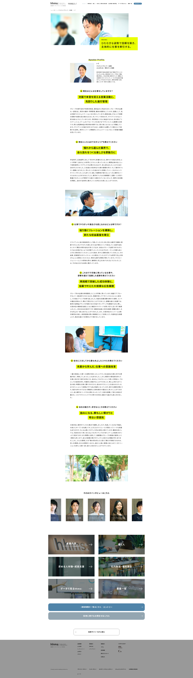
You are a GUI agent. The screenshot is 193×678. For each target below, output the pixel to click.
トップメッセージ (81, 649)
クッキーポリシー (93, 669)
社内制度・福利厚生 (112, 3)
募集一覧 (130, 3)
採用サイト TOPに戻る (96, 632)
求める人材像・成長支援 (102, 3)
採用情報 (103, 650)
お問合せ (103, 656)
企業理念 (79, 651)
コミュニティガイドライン (120, 669)
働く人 (94, 3)
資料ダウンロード (105, 653)
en (80, 674)
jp (78, 674)
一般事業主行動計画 (132, 669)
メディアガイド (92, 649)
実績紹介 (103, 643)
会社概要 (79, 646)
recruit (83, 3)
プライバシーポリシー (82, 669)
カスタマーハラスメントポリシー (106, 669)
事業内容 (90, 3)
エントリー (137, 3)
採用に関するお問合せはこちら (96, 616)
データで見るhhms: (122, 3)
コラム (102, 647)
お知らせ (79, 654)
